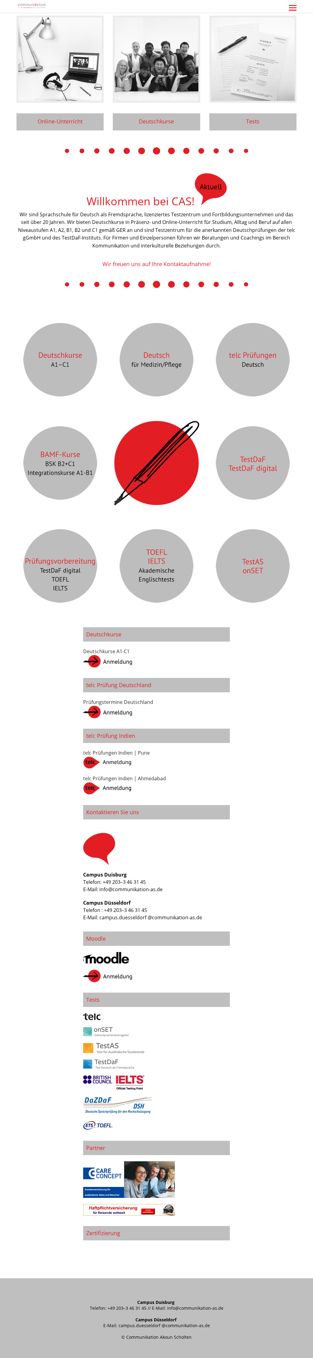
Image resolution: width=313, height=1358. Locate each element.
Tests (253, 121)
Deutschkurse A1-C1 (106, 651)
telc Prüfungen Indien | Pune (116, 752)
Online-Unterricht (60, 121)
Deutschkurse (156, 121)
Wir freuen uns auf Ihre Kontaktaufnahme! (156, 264)
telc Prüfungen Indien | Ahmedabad (124, 778)
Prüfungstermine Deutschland (118, 702)
